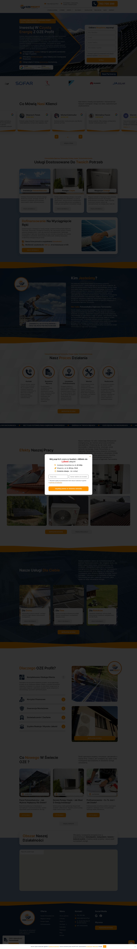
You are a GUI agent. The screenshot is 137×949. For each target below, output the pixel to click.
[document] (68, 474)
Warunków (95, 946)
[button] (90, 456)
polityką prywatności (54, 946)
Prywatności (89, 946)
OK (104, 946)
